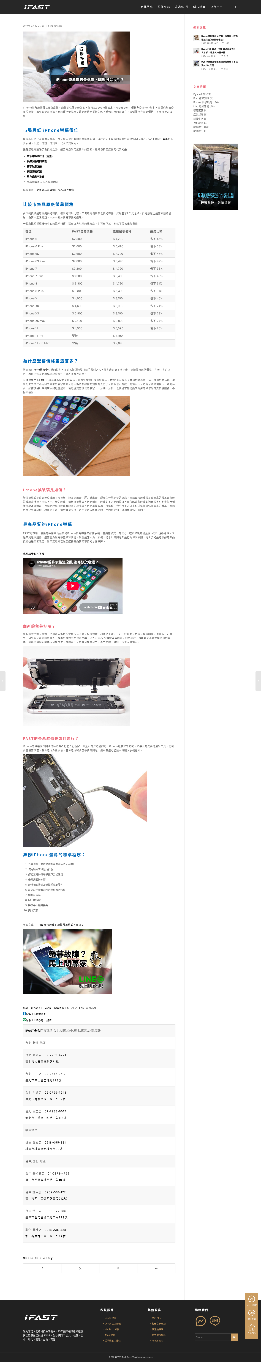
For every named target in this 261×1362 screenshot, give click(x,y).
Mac (26, 1007)
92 (43, 1149)
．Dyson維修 (109, 1317)
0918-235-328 (55, 1230)
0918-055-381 (55, 1142)
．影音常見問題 (157, 1323)
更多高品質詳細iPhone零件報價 (55, 189)
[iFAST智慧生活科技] (36, 7)
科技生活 (198, 118)
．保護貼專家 (156, 1329)
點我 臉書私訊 (36, 1014)
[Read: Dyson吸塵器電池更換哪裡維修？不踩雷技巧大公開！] (196, 63)
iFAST (82, 1007)
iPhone (35, 1007)
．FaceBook (156, 1340)
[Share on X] (80, 1268)
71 (42, 1061)
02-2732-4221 (55, 1055)
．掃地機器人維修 (111, 1340)
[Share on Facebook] (42, 1268)
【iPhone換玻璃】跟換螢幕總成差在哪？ (60, 924)
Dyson (47, 1007)
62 (45, 1099)
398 (43, 1080)
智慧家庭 (198, 110)
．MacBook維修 (110, 1329)
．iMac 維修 (108, 1334)
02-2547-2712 (55, 1074)
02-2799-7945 (55, 1092)
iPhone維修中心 (41, 369)
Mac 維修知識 (201, 106)
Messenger (252, 1305)
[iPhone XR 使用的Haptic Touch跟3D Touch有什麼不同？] (258, 681)
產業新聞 (198, 114)
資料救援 (198, 122)
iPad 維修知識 (201, 98)
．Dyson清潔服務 (111, 1323)
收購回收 (59, 1007)
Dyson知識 (199, 94)
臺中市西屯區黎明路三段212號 (46, 1198)
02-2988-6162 (55, 1111)
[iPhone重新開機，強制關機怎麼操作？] (3, 681)
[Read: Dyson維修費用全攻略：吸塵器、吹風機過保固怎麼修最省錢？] (196, 38)
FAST (42, 380)
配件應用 (198, 130)
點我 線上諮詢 (39, 1020)
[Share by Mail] (156, 1268)
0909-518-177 (55, 1192)
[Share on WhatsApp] (118, 1268)
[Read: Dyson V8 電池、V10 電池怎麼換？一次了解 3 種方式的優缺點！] (196, 51)
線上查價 (252, 1319)
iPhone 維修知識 (54, 26)
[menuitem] (146, 7)
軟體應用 (198, 126)
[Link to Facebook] (235, 7)
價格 (165, 139)
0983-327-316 (55, 1211)
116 (45, 1118)
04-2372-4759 (58, 1173)
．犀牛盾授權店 (157, 1334)
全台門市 (252, 1333)
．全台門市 (155, 1317)
